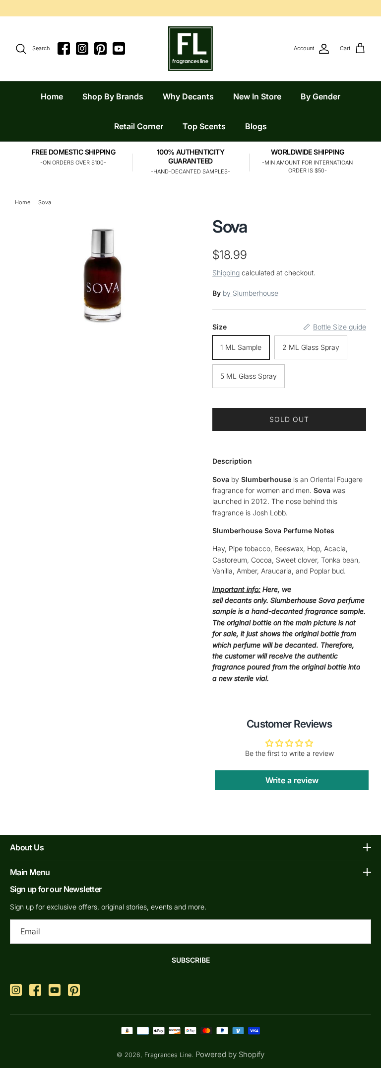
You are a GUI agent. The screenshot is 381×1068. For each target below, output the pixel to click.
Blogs (256, 126)
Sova (44, 202)
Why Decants (188, 96)
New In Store (257, 96)
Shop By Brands (112, 96)
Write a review (291, 780)
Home (52, 96)
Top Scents (204, 126)
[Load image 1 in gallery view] (103, 272)
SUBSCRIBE (191, 960)
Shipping (226, 272)
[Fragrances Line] (190, 48)
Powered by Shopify (229, 1054)
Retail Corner (138, 126)
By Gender (320, 96)
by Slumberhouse (250, 293)
